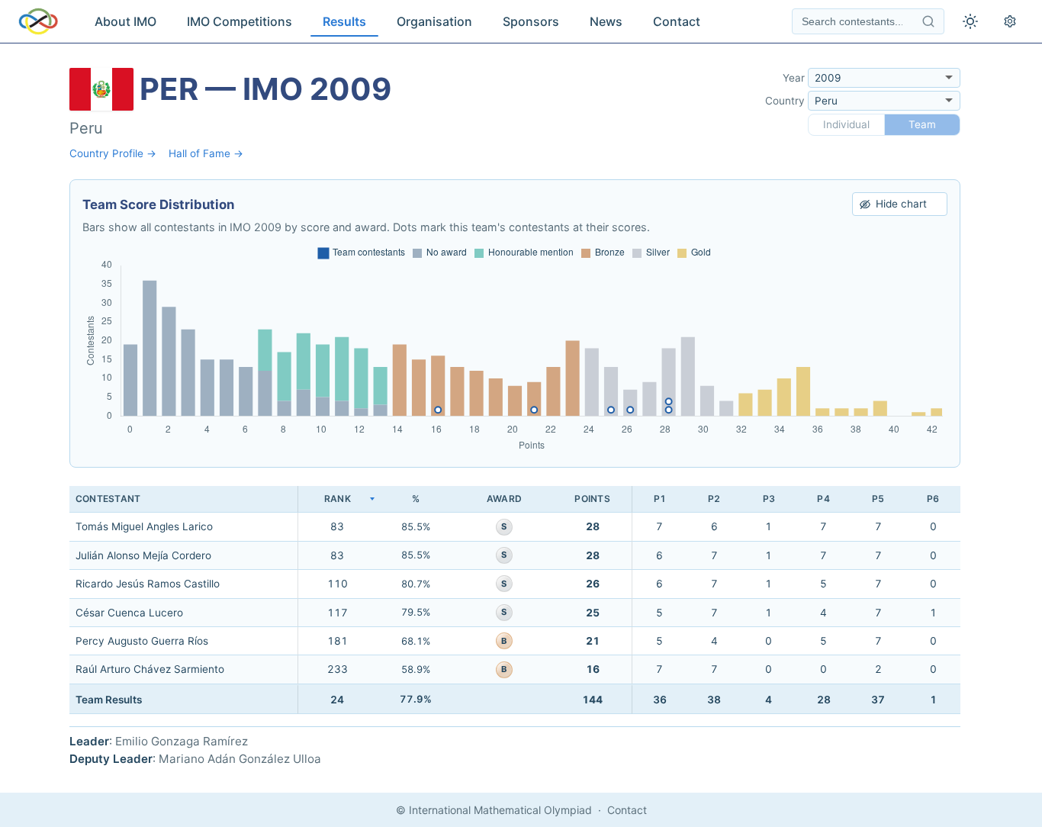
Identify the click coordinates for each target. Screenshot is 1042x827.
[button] (337, 499)
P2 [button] (714, 498)
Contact (676, 21)
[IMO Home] (38, 21)
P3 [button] (769, 498)
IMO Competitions (239, 21)
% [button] (416, 498)
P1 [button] (660, 498)
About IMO (125, 21)
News (606, 21)
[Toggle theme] (970, 21)
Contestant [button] (108, 498)
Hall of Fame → (206, 153)
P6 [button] (933, 498)
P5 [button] (878, 498)
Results (344, 21)
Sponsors (531, 21)
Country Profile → (112, 153)
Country (785, 101)
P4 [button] (823, 498)
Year (794, 78)
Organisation (434, 21)
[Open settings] (1010, 21)
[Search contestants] (928, 21)
